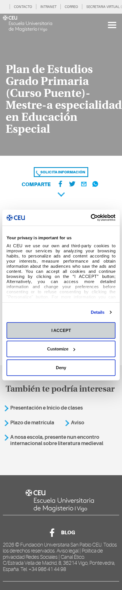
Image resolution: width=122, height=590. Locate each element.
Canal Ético (72, 557)
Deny (61, 367)
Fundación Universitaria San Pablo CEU (61, 545)
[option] (61, 85)
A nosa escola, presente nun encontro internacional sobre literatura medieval (56, 440)
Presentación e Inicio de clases (46, 408)
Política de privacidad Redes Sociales (53, 554)
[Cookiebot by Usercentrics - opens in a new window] (90, 217)
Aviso (77, 422)
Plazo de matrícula (32, 422)
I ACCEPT (61, 330)
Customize (57, 348)
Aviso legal (67, 551)
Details (98, 312)
